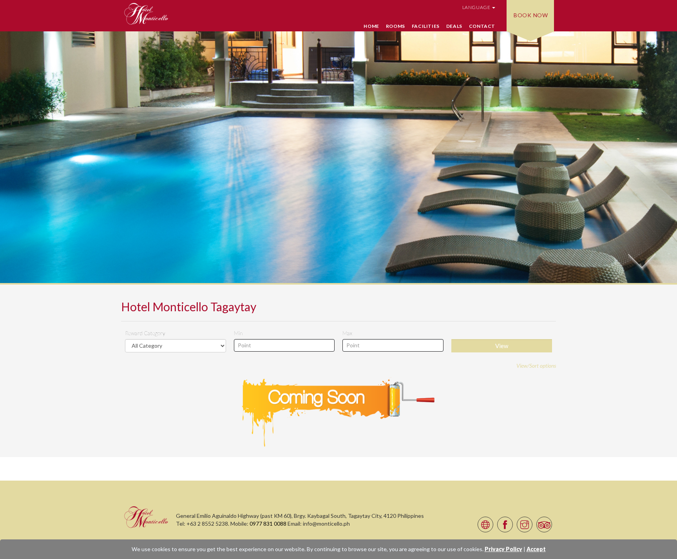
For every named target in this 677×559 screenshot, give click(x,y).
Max (347, 333)
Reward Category (145, 333)
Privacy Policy (503, 549)
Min (238, 333)
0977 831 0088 (268, 523)
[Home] (146, 517)
